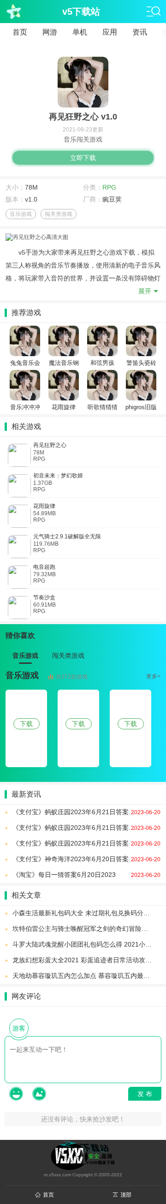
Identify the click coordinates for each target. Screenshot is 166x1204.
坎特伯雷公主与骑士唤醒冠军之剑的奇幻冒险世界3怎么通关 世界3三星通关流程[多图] (86, 928)
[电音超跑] (19, 577)
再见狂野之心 (49, 445)
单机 (79, 32)
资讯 (139, 32)
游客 (18, 1028)
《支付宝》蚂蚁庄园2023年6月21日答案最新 (86, 812)
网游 (49, 32)
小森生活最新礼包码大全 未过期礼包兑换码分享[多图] (86, 913)
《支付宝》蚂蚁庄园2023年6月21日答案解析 (86, 827)
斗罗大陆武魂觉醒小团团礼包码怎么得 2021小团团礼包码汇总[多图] (86, 944)
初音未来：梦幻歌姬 (58, 475)
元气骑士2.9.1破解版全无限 (67, 536)
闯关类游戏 (58, 214)
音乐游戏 (21, 214)
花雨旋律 (44, 506)
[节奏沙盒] (19, 607)
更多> (153, 676)
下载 (26, 723)
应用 (109, 32)
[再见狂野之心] (19, 455)
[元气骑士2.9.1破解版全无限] (19, 546)
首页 (19, 32)
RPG (109, 187)
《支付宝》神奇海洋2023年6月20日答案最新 (86, 859)
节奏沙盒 (44, 597)
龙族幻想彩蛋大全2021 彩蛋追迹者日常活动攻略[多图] (86, 960)
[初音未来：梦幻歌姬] (19, 486)
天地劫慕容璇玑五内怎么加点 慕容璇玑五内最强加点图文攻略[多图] (86, 975)
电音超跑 (44, 567)
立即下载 (83, 157)
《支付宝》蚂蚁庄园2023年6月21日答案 (86, 843)
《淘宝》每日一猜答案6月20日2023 (86, 874)
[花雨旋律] (19, 516)
